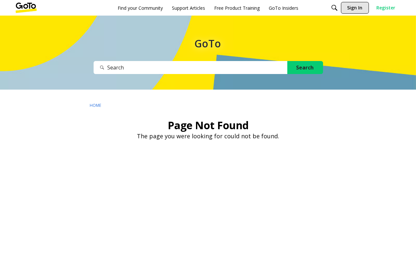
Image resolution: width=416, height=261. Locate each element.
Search (305, 67)
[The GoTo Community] (26, 8)
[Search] (334, 8)
